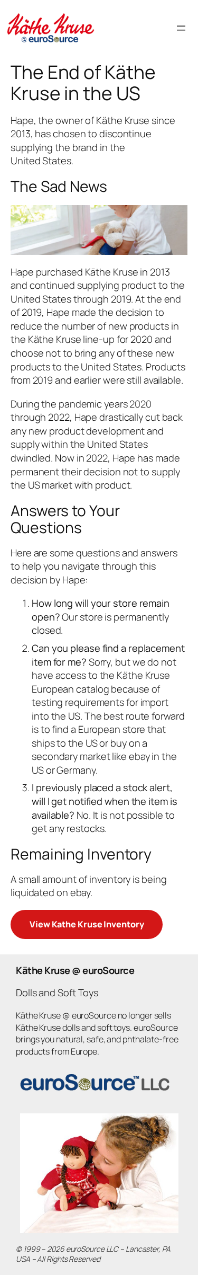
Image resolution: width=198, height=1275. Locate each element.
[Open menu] (181, 28)
